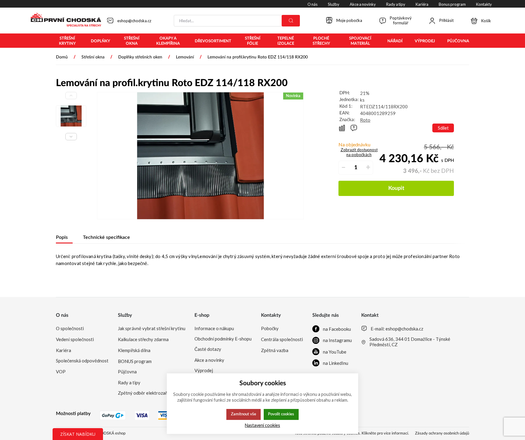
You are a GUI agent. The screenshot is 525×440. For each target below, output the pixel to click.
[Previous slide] (71, 95)
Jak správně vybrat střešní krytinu (151, 328)
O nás (62, 315)
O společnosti (70, 328)
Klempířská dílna (134, 350)
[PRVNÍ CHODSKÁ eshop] (63, 20)
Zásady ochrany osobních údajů (442, 433)
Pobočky (270, 328)
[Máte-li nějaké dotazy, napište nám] (353, 128)
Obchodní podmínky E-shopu (223, 338)
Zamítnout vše (243, 414)
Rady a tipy (129, 382)
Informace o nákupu (214, 328)
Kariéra (63, 350)
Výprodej (203, 370)
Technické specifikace (106, 237)
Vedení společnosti (75, 339)
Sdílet (443, 128)
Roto (365, 120)
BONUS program (135, 361)
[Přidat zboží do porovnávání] (342, 128)
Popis (62, 237)
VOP (61, 371)
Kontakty (271, 315)
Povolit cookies (281, 414)
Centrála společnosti (282, 339)
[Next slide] (71, 136)
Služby (125, 315)
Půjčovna (127, 371)
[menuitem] (67, 41)
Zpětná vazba (274, 350)
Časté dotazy (207, 349)
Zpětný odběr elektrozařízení (147, 393)
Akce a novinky (209, 360)
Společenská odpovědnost (82, 360)
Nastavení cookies (262, 425)
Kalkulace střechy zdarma (143, 339)
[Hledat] (291, 20)
